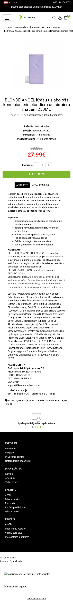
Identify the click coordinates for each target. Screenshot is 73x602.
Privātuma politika (14, 456)
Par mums (10, 448)
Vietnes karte (12, 482)
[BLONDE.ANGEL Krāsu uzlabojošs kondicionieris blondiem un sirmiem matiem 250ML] (36, 63)
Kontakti (9, 473)
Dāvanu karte (12, 511)
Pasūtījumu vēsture (15, 528)
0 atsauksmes (34, 115)
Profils (8, 524)
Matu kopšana (21, 27)
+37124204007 (61, 2)
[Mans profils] (60, 17)
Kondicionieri (38, 27)
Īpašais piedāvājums (16, 507)
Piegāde (9, 452)
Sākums (8, 27)
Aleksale (17, 561)
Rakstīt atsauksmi (52, 115)
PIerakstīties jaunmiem (17, 537)
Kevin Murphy (53, 27)
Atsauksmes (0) (41, 185)
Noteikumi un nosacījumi (18, 461)
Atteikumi (10, 478)
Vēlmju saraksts (13, 532)
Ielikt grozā (37, 174)
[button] (32, 427)
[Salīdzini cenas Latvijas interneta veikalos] (27, 574)
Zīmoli (8, 495)
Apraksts (22, 185)
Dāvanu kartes (12, 499)
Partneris (10, 503)
